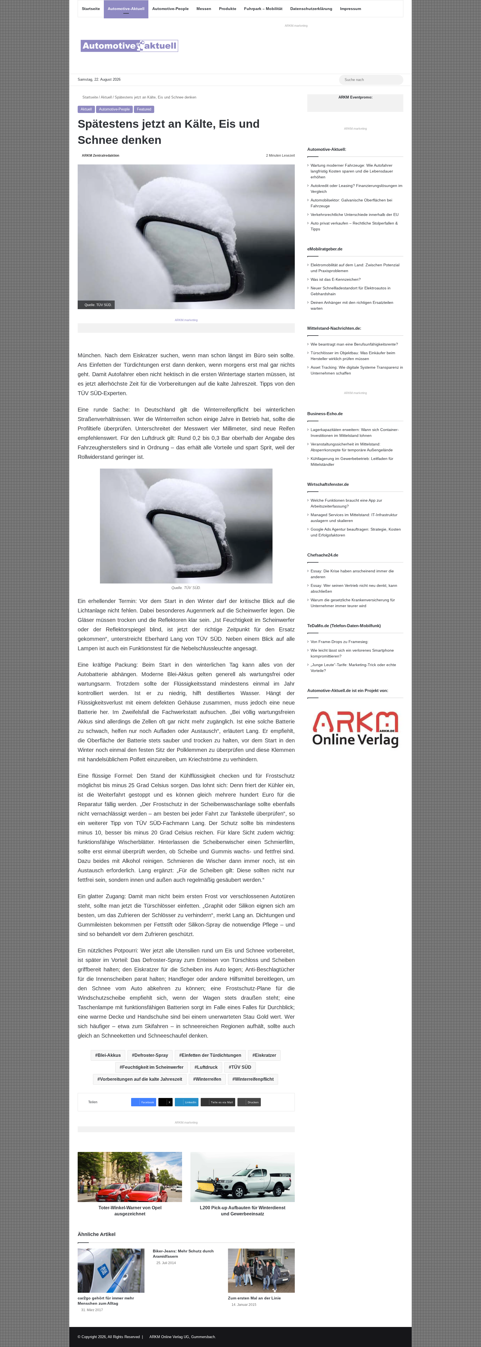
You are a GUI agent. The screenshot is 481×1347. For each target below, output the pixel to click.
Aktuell (106, 97)
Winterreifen (208, 1079)
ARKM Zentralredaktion (100, 155)
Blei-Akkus (109, 1055)
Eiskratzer (265, 1055)
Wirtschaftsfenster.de (328, 484)
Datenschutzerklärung (311, 8)
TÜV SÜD (241, 1067)
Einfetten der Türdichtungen (211, 1055)
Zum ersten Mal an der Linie (254, 1298)
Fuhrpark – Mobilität (263, 8)
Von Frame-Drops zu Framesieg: (340, 642)
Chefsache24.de (322, 555)
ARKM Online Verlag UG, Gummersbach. (182, 1337)
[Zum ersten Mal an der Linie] (261, 1271)
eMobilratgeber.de (324, 249)
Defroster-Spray (151, 1055)
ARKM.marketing (296, 25)
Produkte (227, 8)
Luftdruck (207, 1067)
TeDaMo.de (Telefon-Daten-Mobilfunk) (344, 625)
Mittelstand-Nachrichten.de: (334, 328)
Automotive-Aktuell (126, 8)
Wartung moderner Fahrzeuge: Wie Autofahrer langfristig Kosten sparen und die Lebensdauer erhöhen (352, 171)
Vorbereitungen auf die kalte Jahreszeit (141, 1079)
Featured (144, 109)
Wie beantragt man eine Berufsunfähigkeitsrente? (354, 344)
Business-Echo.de (325, 413)
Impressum (350, 8)
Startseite (91, 8)
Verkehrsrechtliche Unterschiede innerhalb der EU (355, 215)
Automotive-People (170, 8)
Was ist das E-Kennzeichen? (336, 279)
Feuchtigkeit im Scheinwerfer (152, 1067)
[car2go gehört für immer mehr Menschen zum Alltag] (111, 1271)
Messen (204, 8)
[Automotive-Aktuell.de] (129, 45)
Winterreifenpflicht (254, 1079)
